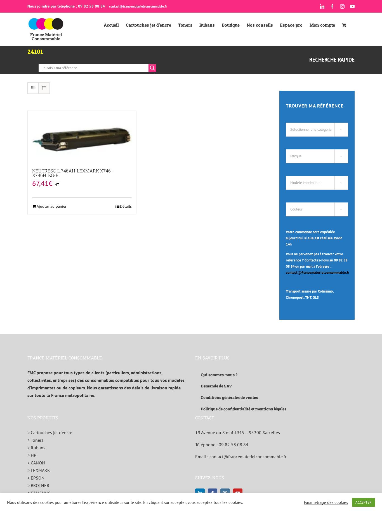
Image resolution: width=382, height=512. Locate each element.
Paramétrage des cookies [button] (326, 502)
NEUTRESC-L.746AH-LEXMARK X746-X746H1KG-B (72, 173)
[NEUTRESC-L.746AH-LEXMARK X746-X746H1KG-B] (82, 137)
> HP (31, 455)
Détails (126, 206)
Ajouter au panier (52, 206)
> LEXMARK (38, 470)
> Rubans (36, 447)
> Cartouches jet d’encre (49, 432)
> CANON (36, 463)
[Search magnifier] (152, 68)
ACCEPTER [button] (363, 502)
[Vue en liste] (44, 88)
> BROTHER (38, 485)
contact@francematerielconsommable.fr (138, 6)
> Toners (35, 440)
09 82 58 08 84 (233, 444)
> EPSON (35, 478)
